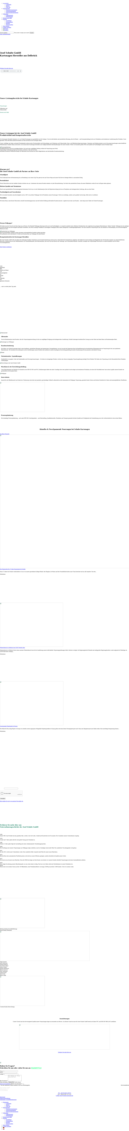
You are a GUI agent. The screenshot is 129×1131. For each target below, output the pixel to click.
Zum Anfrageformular (5, 34)
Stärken (8, 1105)
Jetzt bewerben (9, 1123)
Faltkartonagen (9, 1114)
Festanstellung (9, 1121)
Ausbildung (8, 1119)
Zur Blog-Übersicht (4, 434)
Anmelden (3, 798)
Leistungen (8, 1103)
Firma (1, 1072)
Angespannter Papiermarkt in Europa (8, 726)
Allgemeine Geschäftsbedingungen (8, 1099)
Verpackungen (6, 1107)
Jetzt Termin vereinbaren (6, 246)
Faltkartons (5, 1113)
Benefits (8, 1122)
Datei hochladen (4, 1082)
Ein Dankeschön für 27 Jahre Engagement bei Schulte (12, 569)
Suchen (31, 32)
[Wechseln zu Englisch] (5, 30)
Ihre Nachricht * (4, 1080)
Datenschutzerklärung (5, 1083)
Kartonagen (6, 1102)
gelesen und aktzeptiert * (11, 1083)
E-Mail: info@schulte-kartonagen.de (64, 1095)
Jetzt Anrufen (6, 1125)
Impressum (2, 1097)
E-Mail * (2, 1074)
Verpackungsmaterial (11, 1110)
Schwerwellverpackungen (12, 1111)
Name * (2, 1071)
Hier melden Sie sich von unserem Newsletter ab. (11, 801)
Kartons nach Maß (7, 1117)
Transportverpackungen (11, 1109)
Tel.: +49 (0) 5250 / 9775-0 (64, 1093)
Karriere (5, 1118)
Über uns (8, 1106)
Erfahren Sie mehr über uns (64, 1052)
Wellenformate (9, 1115)
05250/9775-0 (36, 1068)
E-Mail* (2, 788)
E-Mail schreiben (7, 1126)
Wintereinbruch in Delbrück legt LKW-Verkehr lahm (12, 647)
